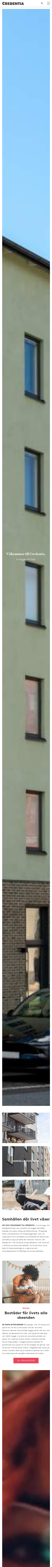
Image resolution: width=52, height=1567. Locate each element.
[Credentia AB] (13, 3)
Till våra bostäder (26, 1360)
